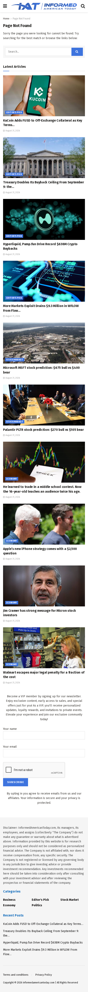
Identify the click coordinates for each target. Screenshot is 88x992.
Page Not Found (21, 18)
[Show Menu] (5, 6)
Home (6, 18)
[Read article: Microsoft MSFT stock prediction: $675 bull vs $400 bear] (44, 343)
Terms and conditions (15, 974)
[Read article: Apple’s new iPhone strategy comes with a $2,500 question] (44, 524)
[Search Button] (83, 6)
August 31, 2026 (12, 131)
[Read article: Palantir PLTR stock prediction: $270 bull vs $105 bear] (44, 405)
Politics (37, 905)
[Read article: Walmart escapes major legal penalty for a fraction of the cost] (44, 647)
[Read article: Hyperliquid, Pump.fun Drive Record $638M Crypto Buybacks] (44, 219)
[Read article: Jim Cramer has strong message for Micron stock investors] (44, 585)
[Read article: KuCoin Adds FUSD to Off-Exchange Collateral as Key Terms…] (44, 95)
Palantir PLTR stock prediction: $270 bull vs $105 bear (43, 430)
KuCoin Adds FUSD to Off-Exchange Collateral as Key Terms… (43, 924)
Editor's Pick (14, 112)
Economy (11, 479)
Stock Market (14, 360)
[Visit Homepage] (44, 6)
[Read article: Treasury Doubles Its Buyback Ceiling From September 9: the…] (44, 157)
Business (9, 900)
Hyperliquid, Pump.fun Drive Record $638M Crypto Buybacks (43, 942)
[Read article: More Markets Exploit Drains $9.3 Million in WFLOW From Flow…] (44, 281)
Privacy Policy (43, 974)
